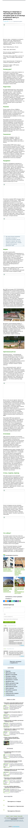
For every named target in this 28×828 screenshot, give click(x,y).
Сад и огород (9, 691)
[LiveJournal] (16, 601)
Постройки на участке (11, 689)
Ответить (22, 645)
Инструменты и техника (12, 679)
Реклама (15, 816)
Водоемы (8, 671)
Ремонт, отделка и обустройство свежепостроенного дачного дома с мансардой (12, 738)
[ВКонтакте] (4, 601)
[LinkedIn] (14, 601)
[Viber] (18, 601)
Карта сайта (20, 816)
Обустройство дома (11, 684)
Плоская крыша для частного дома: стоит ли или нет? (8, 570)
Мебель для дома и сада (12, 683)
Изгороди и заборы (11, 676)
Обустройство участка (11, 686)
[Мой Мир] (8, 601)
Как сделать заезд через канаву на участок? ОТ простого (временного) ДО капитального (13, 703)
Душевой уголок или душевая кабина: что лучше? (13, 713)
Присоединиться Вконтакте (14, 811)
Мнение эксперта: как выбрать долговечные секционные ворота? (13, 721)
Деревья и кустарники (11, 674)
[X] (10, 601)
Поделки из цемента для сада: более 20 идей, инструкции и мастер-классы (14, 770)
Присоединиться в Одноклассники (16, 806)
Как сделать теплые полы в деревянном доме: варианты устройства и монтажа (13, 778)
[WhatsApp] (20, 601)
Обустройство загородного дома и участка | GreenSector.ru (11, 4)
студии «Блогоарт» (15, 826)
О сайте (11, 816)
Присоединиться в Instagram (14, 801)
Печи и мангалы (10, 688)
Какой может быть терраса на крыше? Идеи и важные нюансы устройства (14, 729)
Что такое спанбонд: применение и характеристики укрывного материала (12, 787)
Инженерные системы (11, 678)
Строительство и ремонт (17, 21)
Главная (7, 816)
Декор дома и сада (10, 672)
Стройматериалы (10, 695)
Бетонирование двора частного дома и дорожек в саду (12, 752)
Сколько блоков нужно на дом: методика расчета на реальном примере (13, 761)
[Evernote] (12, 601)
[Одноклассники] (6, 601)
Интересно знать (10, 681)
